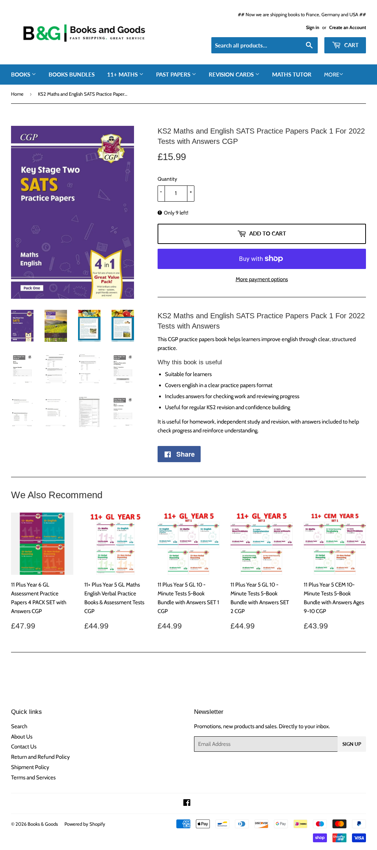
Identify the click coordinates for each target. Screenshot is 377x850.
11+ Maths (123, 74)
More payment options (262, 279)
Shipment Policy (30, 767)
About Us (21, 736)
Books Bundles (72, 74)
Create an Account (347, 27)
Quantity (167, 179)
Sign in (312, 27)
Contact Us (23, 746)
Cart (351, 45)
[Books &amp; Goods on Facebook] (187, 803)
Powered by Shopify (84, 824)
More (331, 74)
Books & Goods (43, 824)
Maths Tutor (291, 74)
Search (19, 726)
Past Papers (174, 74)
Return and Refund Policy (40, 757)
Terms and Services (33, 777)
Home (17, 94)
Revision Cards (232, 74)
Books (21, 74)
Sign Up (351, 744)
